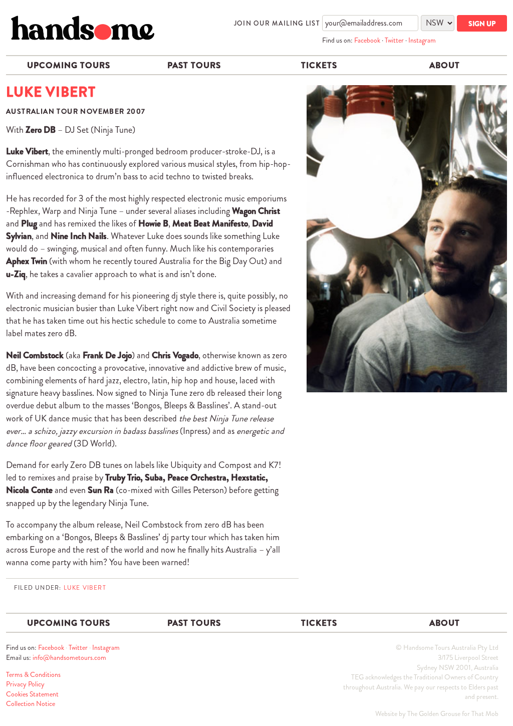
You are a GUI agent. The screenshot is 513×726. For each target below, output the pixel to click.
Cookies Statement (32, 694)
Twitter (394, 40)
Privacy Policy (25, 684)
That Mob (484, 713)
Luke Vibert (85, 587)
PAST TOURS (194, 65)
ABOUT (444, 65)
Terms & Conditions (33, 674)
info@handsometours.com (69, 657)
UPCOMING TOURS (68, 65)
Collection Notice (30, 703)
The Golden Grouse (433, 713)
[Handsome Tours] (82, 28)
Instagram (422, 40)
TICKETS (319, 65)
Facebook (367, 40)
